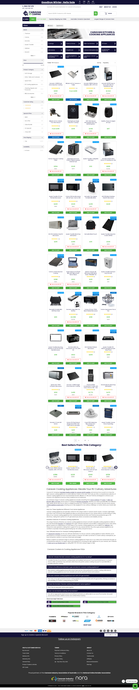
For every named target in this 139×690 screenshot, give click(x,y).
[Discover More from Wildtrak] (99, 621)
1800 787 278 (29, 6)
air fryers (57, 501)
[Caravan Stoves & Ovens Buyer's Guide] (100, 602)
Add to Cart (55, 483)
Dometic (60, 523)
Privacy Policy (58, 656)
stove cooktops (94, 500)
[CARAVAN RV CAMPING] (31, 13)
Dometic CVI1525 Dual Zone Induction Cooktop (108, 468)
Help (100, 7)
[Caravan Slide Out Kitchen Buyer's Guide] (63, 606)
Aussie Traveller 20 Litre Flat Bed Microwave (72, 468)
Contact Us (90, 653)
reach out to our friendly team (56, 543)
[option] (55, 467)
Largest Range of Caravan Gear (104, 19)
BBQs (53, 501)
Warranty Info (26, 659)
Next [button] (116, 468)
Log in (114, 7)
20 (85, 440)
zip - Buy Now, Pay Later (61, 661)
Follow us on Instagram (69, 639)
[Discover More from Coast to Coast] (76, 621)
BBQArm (107, 525)
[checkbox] (33, 33)
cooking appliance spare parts (55, 505)
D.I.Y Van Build (41, 19)
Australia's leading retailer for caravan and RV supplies (75, 492)
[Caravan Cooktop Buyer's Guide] (63, 602)
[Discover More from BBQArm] (87, 616)
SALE (32, 19)
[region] (33, 233)
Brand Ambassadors (92, 661)
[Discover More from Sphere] (111, 616)
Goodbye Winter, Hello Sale (58, 2)
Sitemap (89, 664)
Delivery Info (25, 656)
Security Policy (59, 659)
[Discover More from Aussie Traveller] (64, 616)
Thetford (68, 523)
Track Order (25, 653)
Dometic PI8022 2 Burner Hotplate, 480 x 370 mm (55, 468)
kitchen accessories (82, 501)
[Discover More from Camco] (87, 621)
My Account (25, 650)
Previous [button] (47, 468)
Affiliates (89, 659)
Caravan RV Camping (54, 534)
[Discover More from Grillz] (64, 621)
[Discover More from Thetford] (111, 621)
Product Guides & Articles (29, 664)
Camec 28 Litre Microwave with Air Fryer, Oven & (90, 469)
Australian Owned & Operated (80, 19)
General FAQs (26, 661)
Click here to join (111, 635)
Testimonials (90, 656)
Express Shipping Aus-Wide (57, 19)
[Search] (96, 13)
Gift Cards (25, 667)
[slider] (23, 63)
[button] (109, 63)
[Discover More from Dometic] (52, 616)
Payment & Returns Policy (62, 650)
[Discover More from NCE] (52, 621)
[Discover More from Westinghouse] (99, 616)
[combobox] (70, 13)
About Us (107, 7)
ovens (103, 500)
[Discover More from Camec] (76, 616)
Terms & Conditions (60, 653)
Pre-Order (73, 483)
